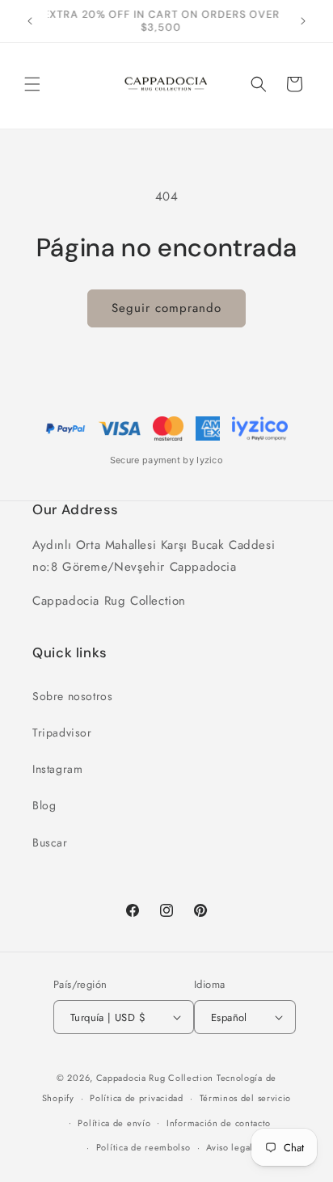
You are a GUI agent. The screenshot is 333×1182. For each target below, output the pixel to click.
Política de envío (114, 1123)
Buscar (50, 842)
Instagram (57, 769)
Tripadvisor (62, 732)
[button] (32, 84)
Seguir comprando (166, 308)
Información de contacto (218, 1123)
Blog (44, 805)
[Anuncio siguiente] (303, 21)
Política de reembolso (143, 1147)
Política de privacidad (136, 1097)
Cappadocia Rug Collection (155, 1077)
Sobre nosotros (72, 696)
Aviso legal (229, 1147)
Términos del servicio (246, 1097)
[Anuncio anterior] (30, 21)
